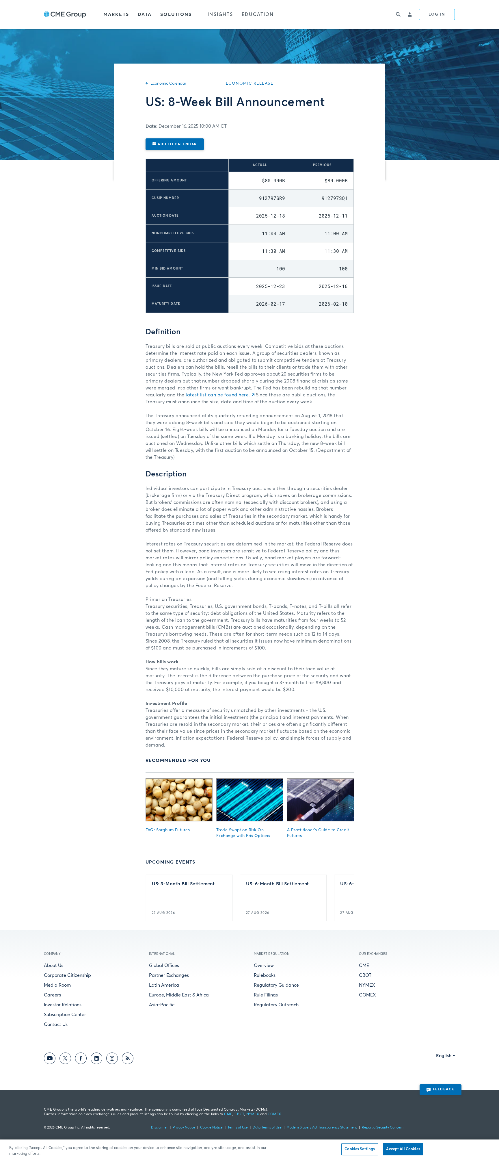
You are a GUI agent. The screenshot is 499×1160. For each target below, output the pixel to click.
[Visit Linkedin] (96, 1059)
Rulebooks (264, 975)
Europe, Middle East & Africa (179, 995)
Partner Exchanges (169, 975)
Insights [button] (220, 14)
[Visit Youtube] (49, 1059)
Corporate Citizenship (67, 975)
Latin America (164, 985)
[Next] (344, 897)
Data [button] (145, 14)
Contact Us (56, 1024)
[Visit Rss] (127, 1059)
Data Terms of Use (267, 1127)
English (444, 1055)
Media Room (57, 985)
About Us (53, 965)
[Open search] (398, 14)
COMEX (367, 995)
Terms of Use (238, 1127)
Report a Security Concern (382, 1127)
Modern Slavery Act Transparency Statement (321, 1127)
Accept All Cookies (403, 1149)
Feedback (444, 1089)
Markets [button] (116, 14)
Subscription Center (65, 1014)
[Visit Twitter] (65, 1059)
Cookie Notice (211, 1127)
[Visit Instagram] (112, 1059)
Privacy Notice (184, 1127)
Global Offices (164, 965)
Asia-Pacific (161, 1005)
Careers (52, 995)
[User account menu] (410, 14)
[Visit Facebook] (81, 1059)
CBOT (365, 975)
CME (364, 965)
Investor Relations (62, 1005)
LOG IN (437, 14)
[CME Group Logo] (65, 14)
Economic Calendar (168, 83)
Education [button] (258, 14)
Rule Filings (266, 995)
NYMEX (367, 985)
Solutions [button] (176, 14)
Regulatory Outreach (276, 1005)
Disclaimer (159, 1127)
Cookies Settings (360, 1149)
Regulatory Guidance (276, 985)
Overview (264, 965)
